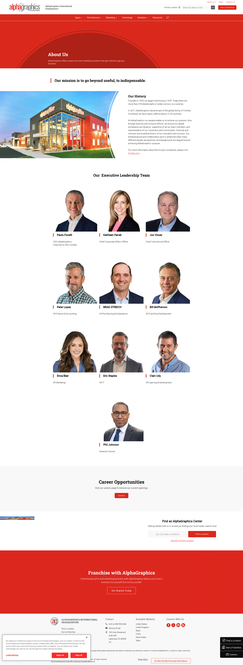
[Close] (86, 637)
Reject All (60, 655)
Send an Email (114, 628)
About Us (210, 2)
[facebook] (168, 625)
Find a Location (233, 640)
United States (141, 624)
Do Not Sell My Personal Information (171, 660)
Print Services (93, 17)
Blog (221, 2)
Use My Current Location (182, 540)
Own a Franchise (227, 7)
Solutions (141, 17)
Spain (138, 640)
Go (213, 7)
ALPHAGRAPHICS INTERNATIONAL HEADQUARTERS (80, 621)
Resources (157, 17)
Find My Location (171, 7)
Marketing (110, 17)
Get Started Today (121, 590)
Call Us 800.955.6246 (117, 624)
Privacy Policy (143, 659)
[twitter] (173, 625)
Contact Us (230, 2)
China (138, 634)
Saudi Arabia (141, 637)
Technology (127, 17)
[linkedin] (178, 625)
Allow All (78, 655)
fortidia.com (134, 153)
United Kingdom (142, 627)
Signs (77, 17)
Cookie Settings (12, 655)
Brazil (138, 630)
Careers (233, 654)
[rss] (183, 625)
